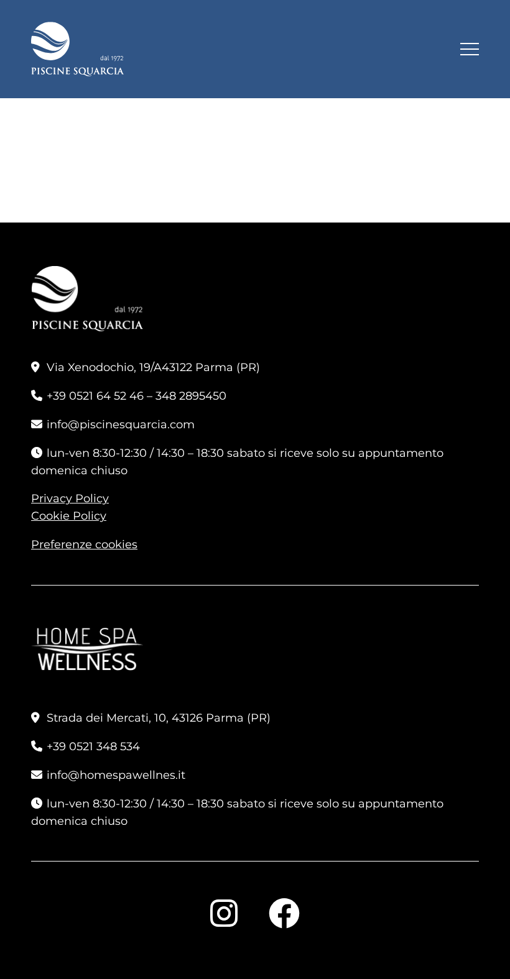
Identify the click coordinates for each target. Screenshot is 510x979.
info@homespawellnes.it (116, 775)
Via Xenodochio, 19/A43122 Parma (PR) (153, 367)
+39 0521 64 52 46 (95, 396)
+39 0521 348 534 (93, 746)
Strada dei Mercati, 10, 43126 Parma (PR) (159, 718)
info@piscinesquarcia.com (121, 424)
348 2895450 (190, 396)
